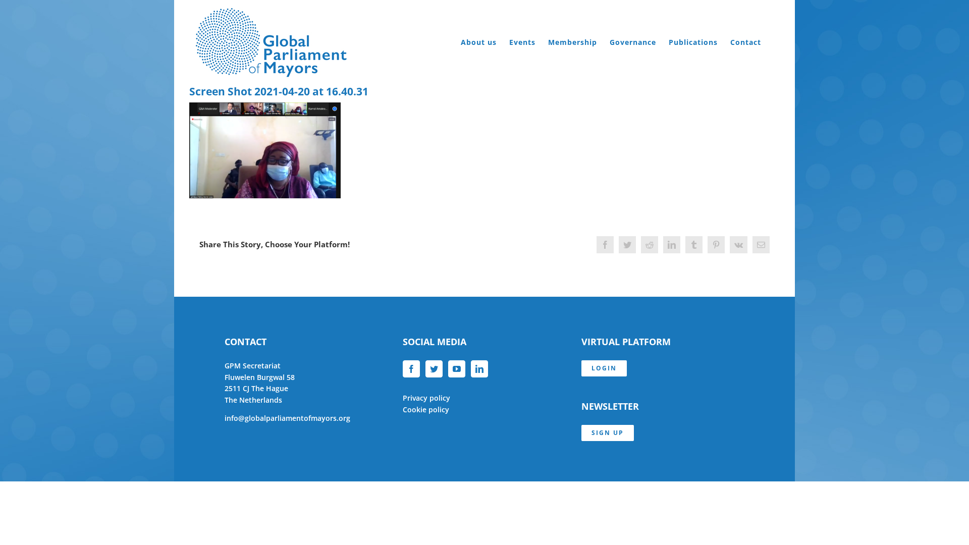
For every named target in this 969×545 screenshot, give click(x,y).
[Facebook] (411, 368)
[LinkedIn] (479, 368)
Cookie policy (426, 409)
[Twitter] (434, 368)
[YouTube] (456, 368)
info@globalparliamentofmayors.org (287, 418)
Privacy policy (426, 398)
